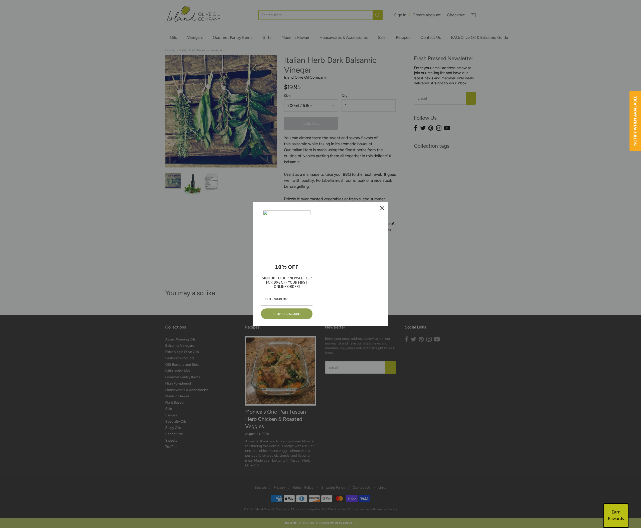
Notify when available (635, 121)
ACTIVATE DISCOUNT (287, 314)
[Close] (382, 208)
